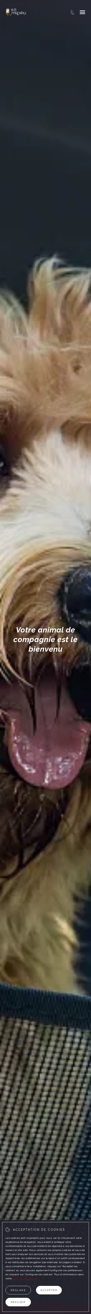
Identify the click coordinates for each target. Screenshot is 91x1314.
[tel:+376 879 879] (72, 12)
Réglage (18, 1290)
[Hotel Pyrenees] (16, 12)
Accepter (48, 1290)
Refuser (18, 1302)
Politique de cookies (24, 1278)
